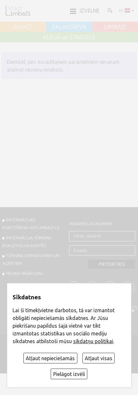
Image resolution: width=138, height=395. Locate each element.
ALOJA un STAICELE (69, 37)
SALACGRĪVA (69, 27)
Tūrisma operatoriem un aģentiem (30, 259)
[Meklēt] (109, 10)
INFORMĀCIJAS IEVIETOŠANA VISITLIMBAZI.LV (30, 223)
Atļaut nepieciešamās (50, 358)
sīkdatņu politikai (93, 341)
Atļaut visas (98, 358)
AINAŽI (23, 27)
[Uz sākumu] (18, 11)
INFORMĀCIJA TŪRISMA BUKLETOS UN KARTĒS (26, 241)
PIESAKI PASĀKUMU (24, 273)
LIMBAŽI (115, 27)
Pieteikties (112, 264)
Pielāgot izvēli (69, 374)
